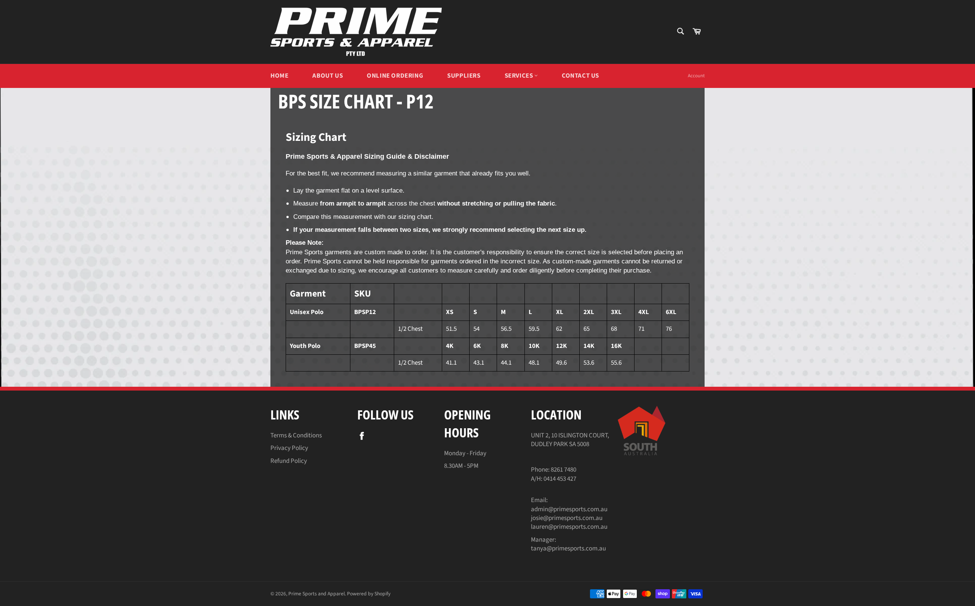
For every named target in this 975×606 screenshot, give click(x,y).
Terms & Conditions (296, 435)
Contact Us (580, 75)
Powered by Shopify (368, 593)
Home (279, 75)
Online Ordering (395, 75)
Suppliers (463, 75)
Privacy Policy (289, 448)
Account (696, 75)
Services (519, 75)
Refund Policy (288, 461)
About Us (327, 75)
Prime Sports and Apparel (316, 593)
